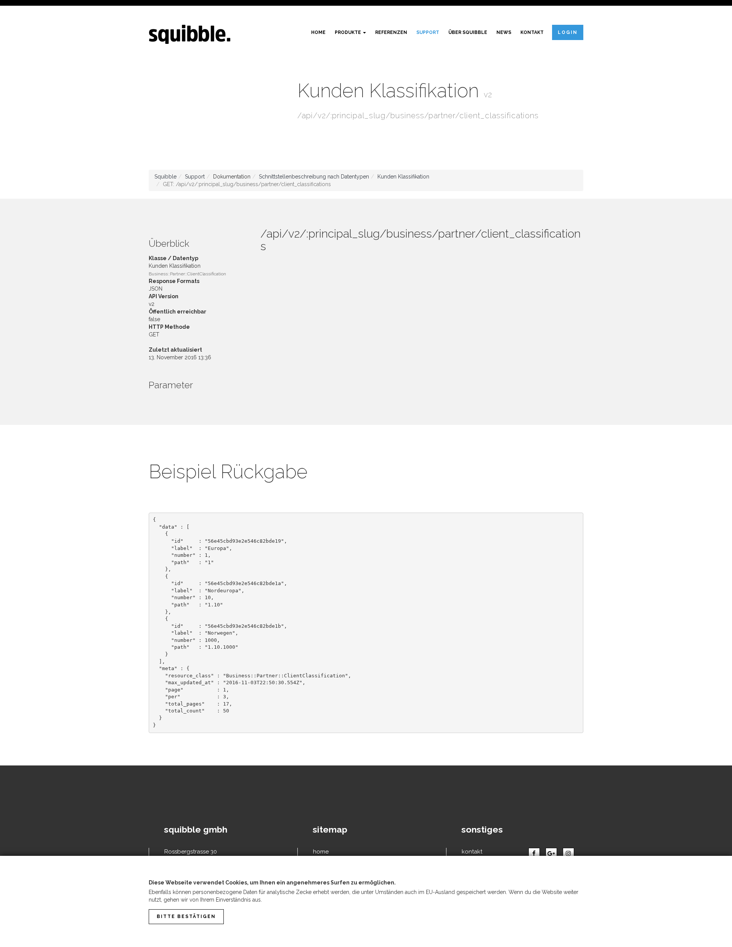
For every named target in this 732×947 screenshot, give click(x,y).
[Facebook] (534, 853)
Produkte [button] (348, 32)
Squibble (165, 177)
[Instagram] (568, 853)
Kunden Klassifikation (403, 177)
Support (427, 32)
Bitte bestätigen (186, 916)
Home (318, 32)
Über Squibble (467, 32)
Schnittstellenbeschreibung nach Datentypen (314, 177)
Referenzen (391, 32)
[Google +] (551, 853)
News (503, 32)
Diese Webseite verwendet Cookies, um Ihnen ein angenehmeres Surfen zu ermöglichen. (272, 882)
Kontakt (532, 32)
